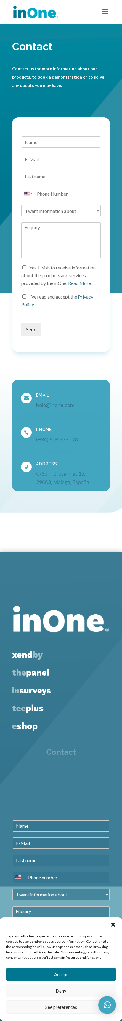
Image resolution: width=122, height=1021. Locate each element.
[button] (113, 925)
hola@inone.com (55, 405)
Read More (79, 283)
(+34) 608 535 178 (57, 439)
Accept (61, 974)
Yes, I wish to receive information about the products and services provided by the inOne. (58, 275)
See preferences (61, 1007)
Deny (61, 990)
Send (31, 329)
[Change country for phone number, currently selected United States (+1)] (28, 193)
